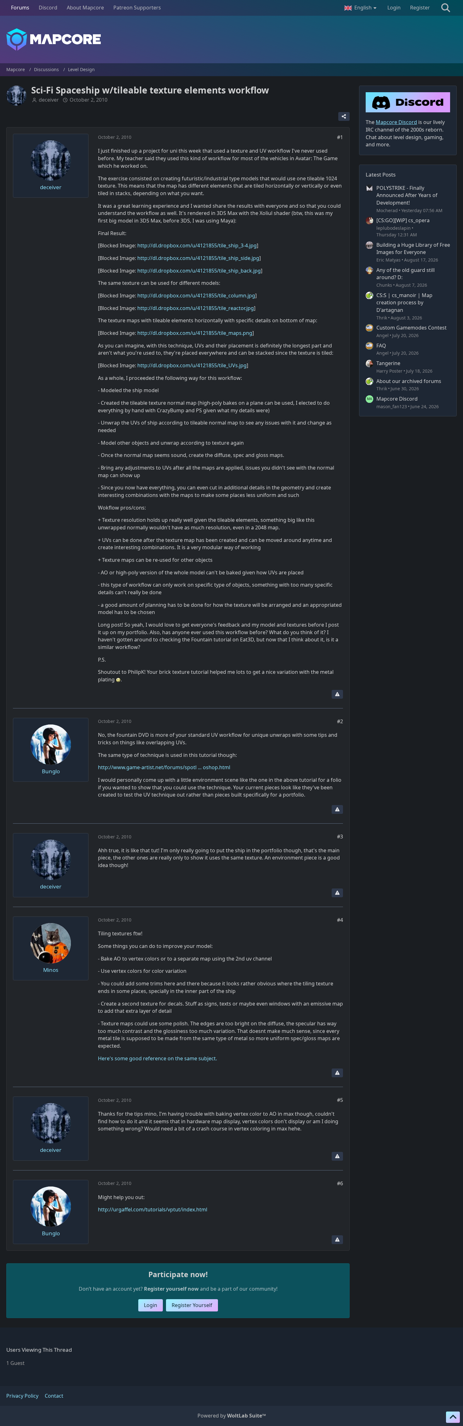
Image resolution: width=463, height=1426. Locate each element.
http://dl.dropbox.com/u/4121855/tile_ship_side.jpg (198, 258)
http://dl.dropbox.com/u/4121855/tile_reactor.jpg (195, 308)
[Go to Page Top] (453, 1417)
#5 (340, 1099)
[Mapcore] (231, 39)
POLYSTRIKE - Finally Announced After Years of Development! (406, 195)
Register (420, 7)
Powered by (231, 1415)
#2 (340, 721)
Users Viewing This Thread (39, 1349)
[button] (361, 8)
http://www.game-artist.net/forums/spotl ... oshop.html (164, 767)
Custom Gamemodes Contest (411, 327)
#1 (340, 137)
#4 (340, 919)
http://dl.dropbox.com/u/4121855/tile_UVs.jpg (192, 365)
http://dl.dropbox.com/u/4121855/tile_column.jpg (196, 295)
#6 (340, 1183)
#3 (340, 836)
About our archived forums (408, 381)
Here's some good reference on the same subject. (157, 1058)
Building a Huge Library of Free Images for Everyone (413, 248)
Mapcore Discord (397, 398)
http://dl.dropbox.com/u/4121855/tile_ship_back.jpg (199, 270)
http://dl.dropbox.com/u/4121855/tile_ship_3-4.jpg (197, 245)
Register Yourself (192, 1305)
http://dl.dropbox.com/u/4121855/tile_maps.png (194, 333)
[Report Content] (337, 694)
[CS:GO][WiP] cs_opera (403, 220)
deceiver (49, 99)
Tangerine (388, 363)
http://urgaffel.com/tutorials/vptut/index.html (152, 1209)
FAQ (381, 345)
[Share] (344, 116)
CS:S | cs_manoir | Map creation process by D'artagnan (404, 302)
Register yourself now (171, 1288)
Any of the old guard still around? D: (405, 274)
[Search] (446, 8)
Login (394, 7)
